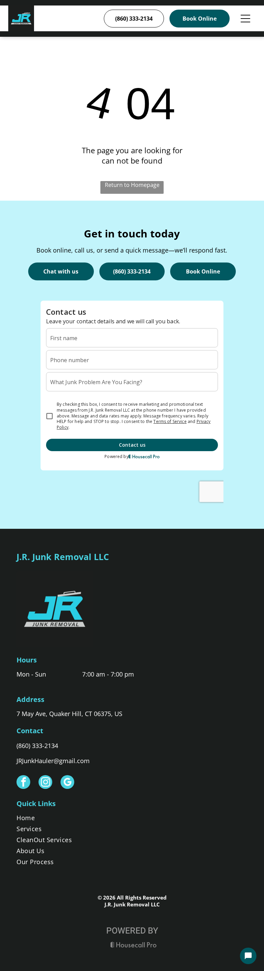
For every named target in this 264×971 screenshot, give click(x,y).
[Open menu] (245, 18)
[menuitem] (132, 819)
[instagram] (45, 783)
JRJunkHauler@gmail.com (53, 761)
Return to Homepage (132, 185)
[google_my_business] (67, 783)
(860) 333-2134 (37, 745)
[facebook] (23, 783)
